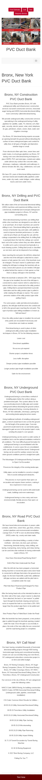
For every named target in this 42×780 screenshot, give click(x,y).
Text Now (21, 777)
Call (24, 10)
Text (30, 10)
